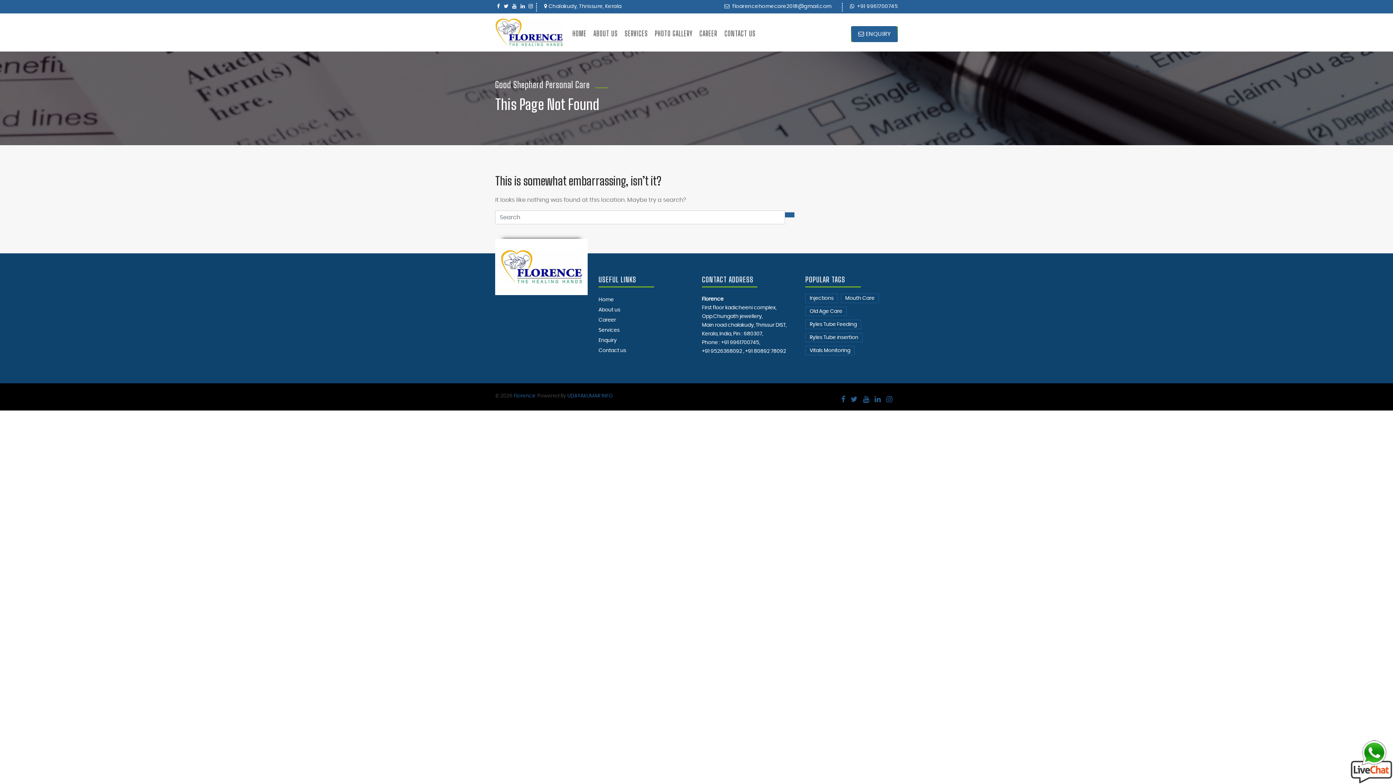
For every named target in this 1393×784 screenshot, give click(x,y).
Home (579, 33)
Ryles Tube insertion (834, 337)
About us (605, 33)
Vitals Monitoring (830, 350)
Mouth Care (860, 298)
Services (636, 33)
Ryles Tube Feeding (833, 324)
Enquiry (877, 34)
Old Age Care (826, 311)
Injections (822, 298)
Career (708, 33)
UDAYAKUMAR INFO (590, 396)
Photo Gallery (674, 33)
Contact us (740, 33)
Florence (524, 396)
